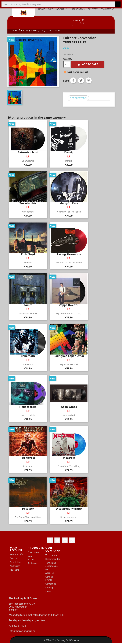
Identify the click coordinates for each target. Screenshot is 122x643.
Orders (13, 558)
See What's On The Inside (69, 262)
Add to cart (87, 64)
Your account (16, 549)
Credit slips (15, 562)
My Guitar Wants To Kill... (68, 313)
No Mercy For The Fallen (69, 211)
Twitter (57, 540)
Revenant (28, 466)
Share (73, 80)
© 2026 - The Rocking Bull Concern (61, 640)
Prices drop (33, 552)
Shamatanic (28, 160)
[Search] (118, 4)
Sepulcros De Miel (69, 364)
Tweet (81, 80)
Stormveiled (69, 415)
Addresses (15, 565)
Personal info (16, 554)
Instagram (72, 540)
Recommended (52, 559)
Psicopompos (28, 211)
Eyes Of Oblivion (28, 415)
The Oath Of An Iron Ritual (28, 517)
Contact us (50, 583)
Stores (48, 591)
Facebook (50, 540)
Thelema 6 (28, 364)
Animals (28, 262)
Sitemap (49, 587)
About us (49, 572)
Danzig (68, 160)
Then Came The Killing (69, 466)
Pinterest (89, 80)
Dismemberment (68, 517)
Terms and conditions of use (51, 565)
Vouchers (14, 569)
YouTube (65, 540)
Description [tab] (78, 98)
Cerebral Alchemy (28, 313)
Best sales (32, 563)
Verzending (51, 555)
